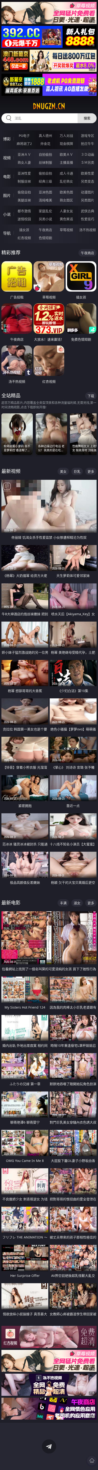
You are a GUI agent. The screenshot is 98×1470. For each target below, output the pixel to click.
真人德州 (45, 135)
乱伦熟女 (66, 181)
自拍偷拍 (45, 154)
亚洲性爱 (24, 173)
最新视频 (10, 471)
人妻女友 (66, 211)
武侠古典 (87, 211)
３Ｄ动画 (87, 154)
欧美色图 (66, 192)
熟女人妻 (24, 162)
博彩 (7, 139)
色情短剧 (45, 238)
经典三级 (45, 181)
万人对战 (66, 135)
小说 (7, 214)
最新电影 (10, 903)
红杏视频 (24, 238)
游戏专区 (87, 135)
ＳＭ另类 (87, 162)
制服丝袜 (24, 181)
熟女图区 (66, 200)
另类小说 (45, 219)
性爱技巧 (87, 219)
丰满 (63, 903)
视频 (7, 157)
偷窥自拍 (24, 192)
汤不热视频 (87, 230)
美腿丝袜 (24, 200)
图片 (7, 195)
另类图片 (87, 200)
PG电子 (24, 135)
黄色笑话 (66, 219)
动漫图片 (87, 192)
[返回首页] (92, 1460)
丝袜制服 (45, 162)
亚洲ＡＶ (24, 154)
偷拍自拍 (45, 173)
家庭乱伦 (45, 211)
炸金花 (45, 143)
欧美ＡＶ (66, 154)
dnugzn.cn (49, 106)
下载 (91, 396)
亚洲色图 (45, 192)
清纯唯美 (45, 200)
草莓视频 (66, 230)
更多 (91, 471)
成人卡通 (66, 173)
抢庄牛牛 (87, 143)
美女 (63, 471)
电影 (7, 176)
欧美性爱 (87, 173)
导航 (7, 233)
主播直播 (66, 162)
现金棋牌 (66, 143)
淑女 (77, 903)
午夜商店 (45, 230)
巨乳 (77, 471)
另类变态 (87, 181)
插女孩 (24, 230)
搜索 (87, 118)
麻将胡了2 (24, 143)
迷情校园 (24, 219)
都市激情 (24, 211)
